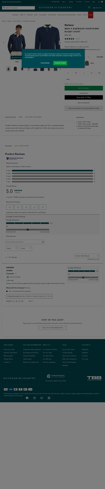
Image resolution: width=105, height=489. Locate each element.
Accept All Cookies (60, 63)
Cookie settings (45, 63)
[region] (53, 58)
